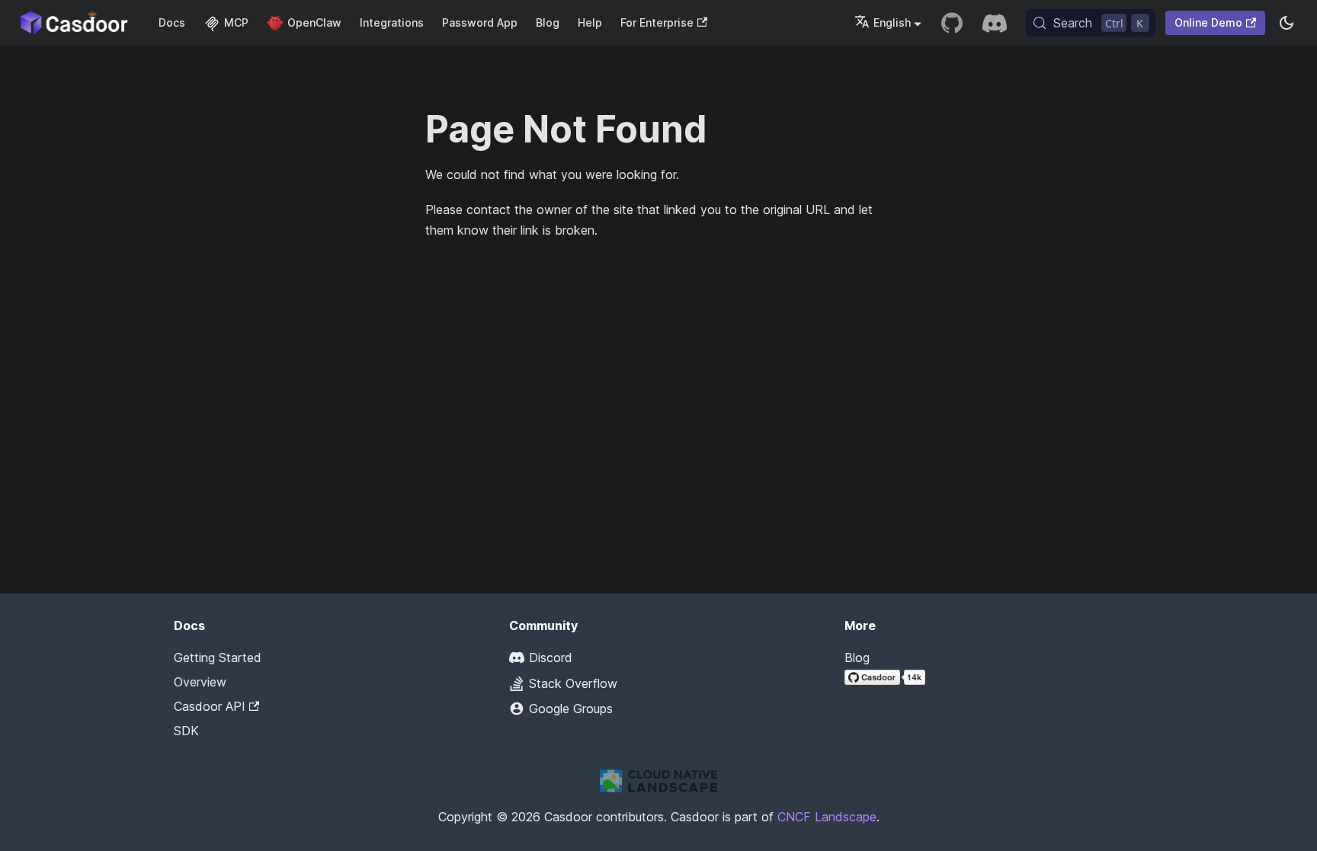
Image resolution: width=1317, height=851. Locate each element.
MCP (236, 22)
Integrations (392, 22)
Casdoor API (209, 706)
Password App (480, 22)
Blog (547, 22)
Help (590, 22)
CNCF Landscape (826, 816)
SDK (186, 730)
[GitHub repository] (952, 23)
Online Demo (1208, 22)
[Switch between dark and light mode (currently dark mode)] (1286, 23)
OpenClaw (314, 22)
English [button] (892, 22)
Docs (172, 22)
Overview (200, 681)
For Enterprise (657, 22)
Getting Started (217, 657)
